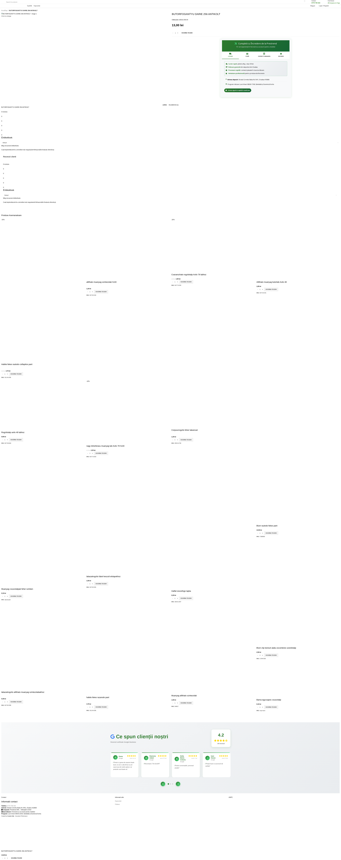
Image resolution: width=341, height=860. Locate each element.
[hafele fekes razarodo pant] (101, 673)
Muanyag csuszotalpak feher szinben (17, 589)
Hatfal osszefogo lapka (181, 591)
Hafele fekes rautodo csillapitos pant (16, 364)
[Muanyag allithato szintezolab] (187, 677)
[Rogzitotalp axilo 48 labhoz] (16, 390)
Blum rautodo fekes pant (266, 526)
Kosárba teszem (187, 33)
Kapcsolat (118, 801)
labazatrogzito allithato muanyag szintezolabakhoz (22, 692)
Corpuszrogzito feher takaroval (184, 430)
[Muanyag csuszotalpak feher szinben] (35, 563)
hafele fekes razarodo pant (97, 697)
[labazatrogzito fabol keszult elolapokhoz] (109, 557)
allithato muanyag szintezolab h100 (101, 282)
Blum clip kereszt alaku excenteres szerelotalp (276, 648)
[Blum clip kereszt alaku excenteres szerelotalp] (268, 551)
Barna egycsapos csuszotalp (268, 700)
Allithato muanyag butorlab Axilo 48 (271, 282)
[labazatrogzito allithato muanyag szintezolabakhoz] (23, 676)
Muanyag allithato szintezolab (184, 695)
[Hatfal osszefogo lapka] (186, 549)
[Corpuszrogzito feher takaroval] (186, 392)
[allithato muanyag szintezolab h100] (98, 234)
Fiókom (117, 804)
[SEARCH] (304, 1)
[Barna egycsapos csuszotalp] (266, 671)
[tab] (165, 105)
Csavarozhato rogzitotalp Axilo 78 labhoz (188, 274)
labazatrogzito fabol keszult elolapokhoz (103, 576)
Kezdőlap (4, 10)
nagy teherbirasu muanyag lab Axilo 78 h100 (105, 446)
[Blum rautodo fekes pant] (291, 425)
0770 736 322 (11, 806)
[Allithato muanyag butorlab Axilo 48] (263, 234)
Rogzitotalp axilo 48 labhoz (12, 432)
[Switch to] (42, 6)
